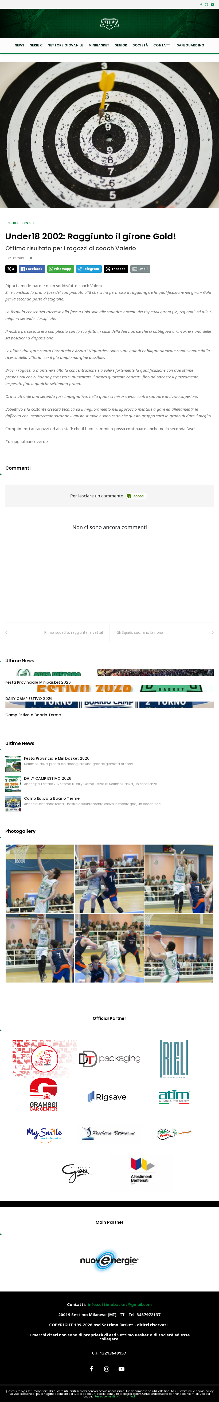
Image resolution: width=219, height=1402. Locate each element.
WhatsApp (62, 269)
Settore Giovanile (65, 45)
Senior (121, 45)
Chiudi (131, 1397)
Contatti (162, 45)
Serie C (36, 45)
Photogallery (20, 831)
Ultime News (19, 743)
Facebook (34, 269)
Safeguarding (190, 45)
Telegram (91, 269)
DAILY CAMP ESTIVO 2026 (29, 698)
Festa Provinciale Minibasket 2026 (38, 682)
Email (143, 269)
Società (140, 45)
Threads (118, 269)
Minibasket (99, 45)
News (20, 45)
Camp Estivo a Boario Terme (33, 715)
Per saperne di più (107, 1397)
